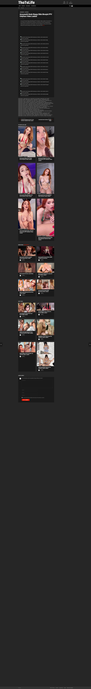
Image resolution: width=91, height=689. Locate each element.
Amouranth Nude (40, 103)
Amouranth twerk (30, 114)
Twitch (42, 115)
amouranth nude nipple (46, 104)
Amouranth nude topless (48, 106)
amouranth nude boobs (48, 103)
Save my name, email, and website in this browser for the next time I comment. (33, 397)
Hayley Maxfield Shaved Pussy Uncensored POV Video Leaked (26, 332)
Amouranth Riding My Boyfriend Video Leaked (26, 293)
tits (39, 115)
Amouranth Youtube (23, 115)
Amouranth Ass (27, 98)
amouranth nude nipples (23, 105)
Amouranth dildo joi (22, 100)
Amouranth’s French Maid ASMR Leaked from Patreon (45, 258)
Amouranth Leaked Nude (31, 101)
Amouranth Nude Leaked (23, 104)
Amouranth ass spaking (35, 98)
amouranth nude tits (38, 106)
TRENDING (70, 3)
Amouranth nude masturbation (35, 104)
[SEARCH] (70, 6)
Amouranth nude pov (44, 105)
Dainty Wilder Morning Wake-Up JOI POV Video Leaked (26, 354)
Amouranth (21, 98)
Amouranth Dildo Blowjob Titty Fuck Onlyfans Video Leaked (26, 195)
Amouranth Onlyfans (23, 108)
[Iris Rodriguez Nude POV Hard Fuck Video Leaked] (26, 307)
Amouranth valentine (39, 114)
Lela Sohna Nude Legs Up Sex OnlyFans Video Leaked (44, 368)
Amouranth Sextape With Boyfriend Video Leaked (43, 291)
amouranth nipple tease (23, 103)
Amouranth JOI (48, 100)
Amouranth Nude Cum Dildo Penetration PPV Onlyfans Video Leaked (45, 159)
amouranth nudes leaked (42, 107)
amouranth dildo (45, 99)
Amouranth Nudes (33, 107)
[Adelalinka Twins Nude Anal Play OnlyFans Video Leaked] (45, 327)
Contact (65, 687)
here (43, 25)
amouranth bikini (22, 99)
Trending (20, 303)
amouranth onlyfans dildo (45, 108)
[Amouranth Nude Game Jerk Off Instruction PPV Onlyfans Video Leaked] (26, 214)
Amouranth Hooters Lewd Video (26, 273)
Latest (64, 3)
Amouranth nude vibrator (24, 107)
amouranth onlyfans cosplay (33, 108)
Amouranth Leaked (22, 101)
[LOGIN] (72, 6)
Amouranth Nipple (48, 102)
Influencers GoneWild (70, 687)
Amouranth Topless (22, 114)
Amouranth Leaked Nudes (41, 101)
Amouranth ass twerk (45, 98)
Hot (20, 343)
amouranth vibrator (48, 114)
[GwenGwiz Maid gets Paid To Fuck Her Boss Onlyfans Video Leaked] (1, 344)
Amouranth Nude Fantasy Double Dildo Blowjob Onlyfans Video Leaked (45, 238)
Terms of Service (52, 687)
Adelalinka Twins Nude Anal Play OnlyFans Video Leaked (45, 337)
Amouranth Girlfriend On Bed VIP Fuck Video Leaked (45, 274)
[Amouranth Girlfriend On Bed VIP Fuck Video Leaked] (45, 268)
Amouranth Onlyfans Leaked (34, 109)
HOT (67, 3)
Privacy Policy (61, 687)
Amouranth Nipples (32, 103)
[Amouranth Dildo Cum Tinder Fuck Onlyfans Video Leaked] (26, 141)
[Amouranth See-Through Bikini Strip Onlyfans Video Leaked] (45, 178)
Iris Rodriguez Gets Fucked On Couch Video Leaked (44, 312)
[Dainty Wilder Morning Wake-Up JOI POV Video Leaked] (26, 347)
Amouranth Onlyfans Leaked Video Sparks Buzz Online (26, 258)
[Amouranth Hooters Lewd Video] (26, 268)
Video (45, 115)
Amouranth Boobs (29, 99)
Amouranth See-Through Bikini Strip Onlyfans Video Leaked (45, 195)
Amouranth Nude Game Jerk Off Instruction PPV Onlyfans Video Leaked (26, 232)
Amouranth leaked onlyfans (24, 102)
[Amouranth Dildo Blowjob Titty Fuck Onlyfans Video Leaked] (26, 178)
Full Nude (31, 115)
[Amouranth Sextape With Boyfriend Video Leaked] (45, 284)
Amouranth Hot (42, 100)
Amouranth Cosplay (38, 99)
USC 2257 (57, 687)
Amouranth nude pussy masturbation (26, 106)
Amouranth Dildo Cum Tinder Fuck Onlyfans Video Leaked (26, 159)
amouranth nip (41, 102)
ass (28, 115)
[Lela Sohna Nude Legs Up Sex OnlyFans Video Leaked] (45, 354)
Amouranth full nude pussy (32, 100)
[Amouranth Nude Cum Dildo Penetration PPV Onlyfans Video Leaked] (45, 141)
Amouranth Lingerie (34, 102)
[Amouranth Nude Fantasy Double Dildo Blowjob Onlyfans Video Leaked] (45, 217)
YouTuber (49, 115)
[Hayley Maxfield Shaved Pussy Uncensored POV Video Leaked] (26, 325)
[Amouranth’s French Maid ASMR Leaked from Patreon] (45, 251)
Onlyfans (35, 115)
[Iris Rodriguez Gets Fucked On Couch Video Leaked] (45, 306)
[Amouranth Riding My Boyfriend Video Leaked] (26, 285)
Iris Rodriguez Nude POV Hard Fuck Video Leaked (26, 314)
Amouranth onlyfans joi (23, 109)
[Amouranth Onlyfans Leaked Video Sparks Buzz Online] (26, 251)
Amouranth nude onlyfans (34, 105)
